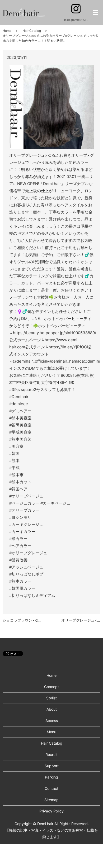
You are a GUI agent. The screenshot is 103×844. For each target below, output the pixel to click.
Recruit (51, 754)
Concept (51, 686)
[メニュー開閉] (95, 12)
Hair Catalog (31, 31)
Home (7, 31)
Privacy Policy (51, 811)
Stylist (51, 698)
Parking (51, 777)
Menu (51, 732)
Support (52, 766)
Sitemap (51, 799)
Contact (51, 788)
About (51, 709)
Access (51, 720)
